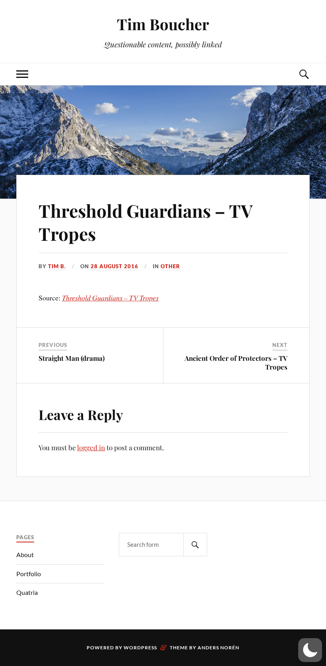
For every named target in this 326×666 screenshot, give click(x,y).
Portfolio (28, 573)
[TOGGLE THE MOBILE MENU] (22, 74)
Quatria (27, 592)
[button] (310, 650)
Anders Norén (218, 648)
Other (170, 266)
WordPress (140, 648)
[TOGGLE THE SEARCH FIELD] (304, 74)
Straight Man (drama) (72, 358)
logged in (91, 447)
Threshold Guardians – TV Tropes (145, 222)
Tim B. (57, 266)
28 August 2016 (114, 266)
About (25, 554)
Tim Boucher (163, 24)
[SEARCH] (195, 544)
